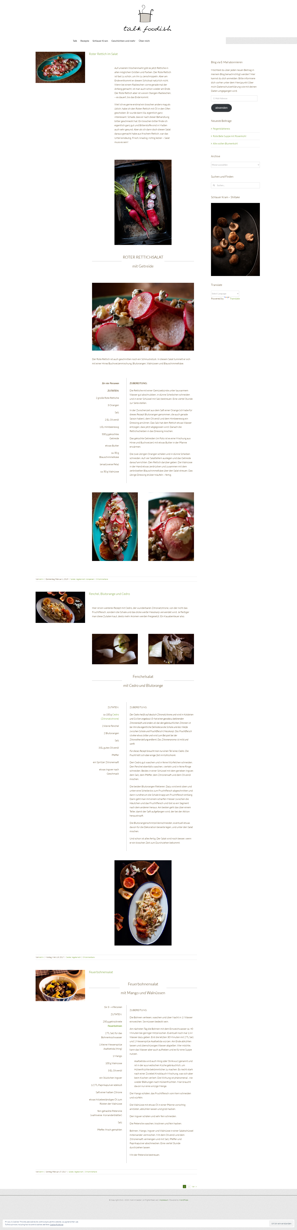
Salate (72, 579)
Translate (235, 298)
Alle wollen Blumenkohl (225, 143)
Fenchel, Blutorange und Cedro (109, 594)
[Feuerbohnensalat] (60, 985)
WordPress (183, 1200)
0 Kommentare (102, 579)
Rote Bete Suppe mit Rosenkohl (229, 136)
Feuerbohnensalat (101, 972)
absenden (221, 107)
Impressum (163, 1200)
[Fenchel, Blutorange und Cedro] (60, 607)
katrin (41, 579)
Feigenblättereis (221, 128)
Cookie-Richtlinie (56, 1224)
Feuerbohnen (115, 1025)
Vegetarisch (80, 579)
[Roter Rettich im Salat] (60, 67)
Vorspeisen (90, 579)
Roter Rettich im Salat (103, 54)
